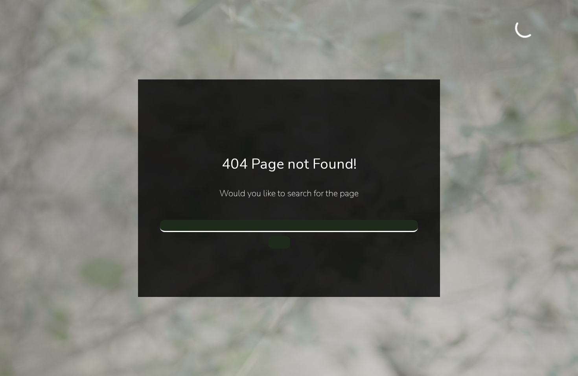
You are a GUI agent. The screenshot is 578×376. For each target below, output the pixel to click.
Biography (223, 29)
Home (107, 29)
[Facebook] (505, 24)
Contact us (260, 29)
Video (193, 29)
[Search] (279, 242)
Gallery (133, 29)
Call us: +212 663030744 (503, 33)
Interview (164, 29)
